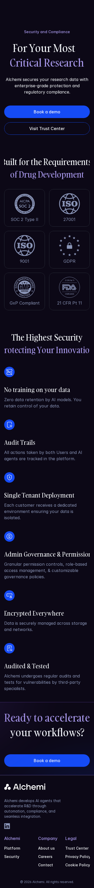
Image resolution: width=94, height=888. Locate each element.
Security (11, 856)
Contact (45, 865)
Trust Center (77, 848)
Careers (45, 856)
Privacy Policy (78, 856)
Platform (12, 848)
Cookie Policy (77, 865)
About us (46, 848)
